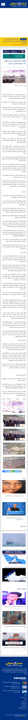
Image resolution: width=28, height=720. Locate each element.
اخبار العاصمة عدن (23, 697)
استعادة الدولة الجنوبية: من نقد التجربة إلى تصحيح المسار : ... (14, 606)
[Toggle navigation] (3, 4)
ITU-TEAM (17, 716)
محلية (25, 699)
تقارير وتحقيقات (24, 703)
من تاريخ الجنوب (24, 705)
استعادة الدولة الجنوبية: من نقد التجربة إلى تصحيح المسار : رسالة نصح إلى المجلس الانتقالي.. (15, 40)
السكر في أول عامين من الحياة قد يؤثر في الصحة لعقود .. (15, 567)
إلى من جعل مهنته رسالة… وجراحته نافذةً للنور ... (14, 495)
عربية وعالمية (24, 701)
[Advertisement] (14, 23)
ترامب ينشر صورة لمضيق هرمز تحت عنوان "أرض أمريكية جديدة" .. (14, 549)
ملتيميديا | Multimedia (22, 708)
